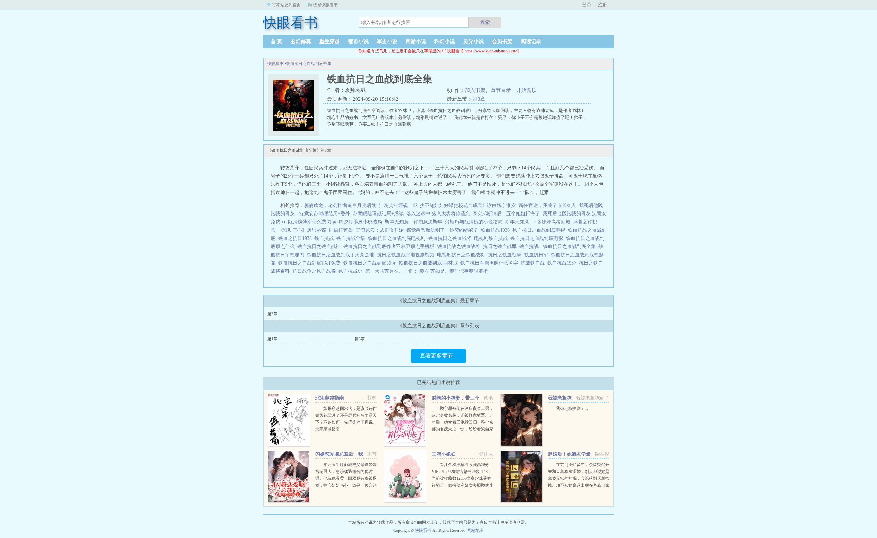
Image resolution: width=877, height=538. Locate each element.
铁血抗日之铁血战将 (451, 238)
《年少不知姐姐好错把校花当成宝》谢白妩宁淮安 (463, 205)
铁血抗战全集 (352, 238)
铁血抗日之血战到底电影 (538, 238)
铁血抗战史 (351, 271)
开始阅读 (526, 90)
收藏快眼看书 (325, 4)
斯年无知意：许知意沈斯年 (413, 221)
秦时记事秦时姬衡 (468, 271)
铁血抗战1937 (563, 263)
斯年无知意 (517, 221)
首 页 (276, 41)
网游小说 (416, 41)
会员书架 (502, 41)
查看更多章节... (438, 355)
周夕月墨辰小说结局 (360, 221)
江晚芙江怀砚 (393, 205)
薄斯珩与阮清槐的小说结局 (474, 221)
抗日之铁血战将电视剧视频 (407, 254)
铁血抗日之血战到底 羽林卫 (429, 263)
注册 (602, 4)
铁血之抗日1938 (296, 238)
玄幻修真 (301, 41)
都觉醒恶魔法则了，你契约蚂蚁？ (442, 230)
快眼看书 (275, 63)
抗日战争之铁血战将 (315, 271)
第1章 (272, 339)
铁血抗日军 (537, 254)
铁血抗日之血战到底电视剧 (398, 238)
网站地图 (475, 530)
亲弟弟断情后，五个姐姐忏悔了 (506, 213)
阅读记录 (531, 41)
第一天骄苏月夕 (382, 271)
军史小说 (387, 41)
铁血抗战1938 (496, 230)
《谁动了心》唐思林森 (302, 230)
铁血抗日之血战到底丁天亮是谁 (342, 254)
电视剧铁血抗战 (492, 238)
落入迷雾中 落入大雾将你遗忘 (438, 213)
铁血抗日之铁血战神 (320, 246)
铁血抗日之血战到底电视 (540, 230)
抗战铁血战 (534, 263)
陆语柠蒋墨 (341, 230)
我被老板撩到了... (572, 408)
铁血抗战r (531, 246)
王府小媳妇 (444, 454)
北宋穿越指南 (329, 398)
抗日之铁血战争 (506, 254)
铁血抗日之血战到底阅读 (371, 263)
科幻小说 (444, 41)
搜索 (485, 22)
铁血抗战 (325, 238)
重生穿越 (329, 41)
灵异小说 (473, 41)
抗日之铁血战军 (501, 246)
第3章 (478, 99)
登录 (586, 4)
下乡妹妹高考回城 (551, 221)
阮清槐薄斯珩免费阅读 (312, 221)
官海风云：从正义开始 (380, 230)
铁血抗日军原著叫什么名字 (490, 263)
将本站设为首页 (286, 4)
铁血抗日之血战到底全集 (308, 63)
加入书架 (475, 90)
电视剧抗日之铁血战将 (462, 254)
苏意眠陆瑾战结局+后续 (378, 213)
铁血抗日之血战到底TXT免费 (310, 263)
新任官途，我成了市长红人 (547, 205)
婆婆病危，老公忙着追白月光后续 (340, 205)
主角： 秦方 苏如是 (424, 271)
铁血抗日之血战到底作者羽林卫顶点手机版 (390, 246)
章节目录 (501, 90)
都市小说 (358, 41)
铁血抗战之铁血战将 (460, 246)
